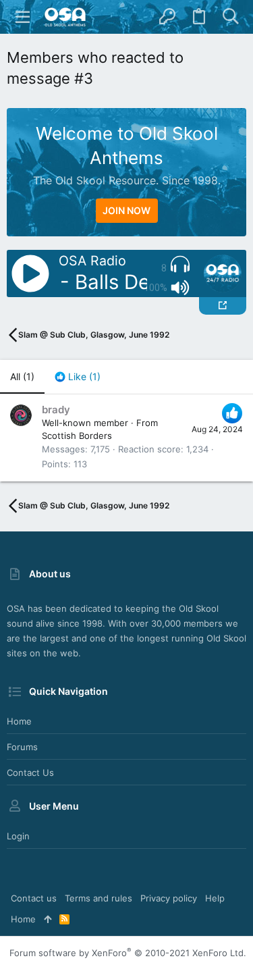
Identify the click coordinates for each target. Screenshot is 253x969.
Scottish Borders (77, 435)
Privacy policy (168, 898)
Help (215, 898)
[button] (23, 17)
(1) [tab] (22, 376)
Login (18, 836)
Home (19, 721)
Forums (22, 746)
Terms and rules (98, 898)
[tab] (78, 377)
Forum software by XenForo (127, 952)
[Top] (47, 919)
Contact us (30, 772)
